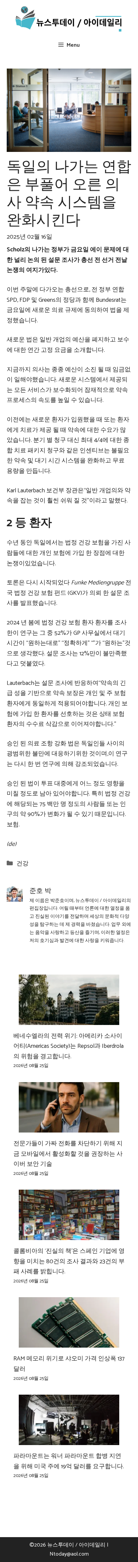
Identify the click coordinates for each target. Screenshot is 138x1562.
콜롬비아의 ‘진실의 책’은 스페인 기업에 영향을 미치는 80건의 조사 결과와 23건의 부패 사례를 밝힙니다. (69, 1261)
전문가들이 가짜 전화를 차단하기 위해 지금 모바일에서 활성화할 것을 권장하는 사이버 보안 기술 (68, 1154)
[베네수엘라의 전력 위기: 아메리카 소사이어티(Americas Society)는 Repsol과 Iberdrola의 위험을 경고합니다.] (69, 1020)
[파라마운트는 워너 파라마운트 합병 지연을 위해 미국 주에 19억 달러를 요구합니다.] (69, 1440)
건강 (22, 864)
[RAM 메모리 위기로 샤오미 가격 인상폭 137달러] (69, 1343)
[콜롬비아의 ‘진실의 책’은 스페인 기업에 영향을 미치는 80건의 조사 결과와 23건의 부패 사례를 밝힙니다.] (69, 1235)
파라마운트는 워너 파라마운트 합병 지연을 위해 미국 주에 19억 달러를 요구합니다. (68, 1461)
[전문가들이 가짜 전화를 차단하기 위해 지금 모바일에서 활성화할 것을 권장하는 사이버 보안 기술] (69, 1127)
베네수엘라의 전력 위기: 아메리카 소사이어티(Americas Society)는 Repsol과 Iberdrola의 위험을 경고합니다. (68, 1046)
